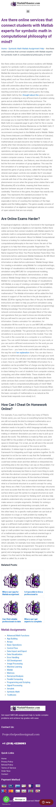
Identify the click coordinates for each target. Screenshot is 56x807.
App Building (12, 638)
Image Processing (15, 663)
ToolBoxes (11, 695)
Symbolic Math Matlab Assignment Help (26, 48)
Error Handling (13, 657)
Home (4, 48)
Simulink (10, 688)
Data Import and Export (17, 651)
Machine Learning (14, 667)
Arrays (10, 642)
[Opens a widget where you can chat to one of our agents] (46, 802)
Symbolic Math (13, 692)
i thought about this (30, 95)
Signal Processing (14, 685)
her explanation (22, 352)
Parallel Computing (15, 679)
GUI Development (14, 660)
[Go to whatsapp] (6, 799)
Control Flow (12, 648)
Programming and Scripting (18, 682)
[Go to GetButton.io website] (6, 804)
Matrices (10, 673)
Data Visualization (14, 654)
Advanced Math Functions (18, 635)
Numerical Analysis (15, 676)
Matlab (10, 670)
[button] (28, 11)
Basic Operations (14, 645)
